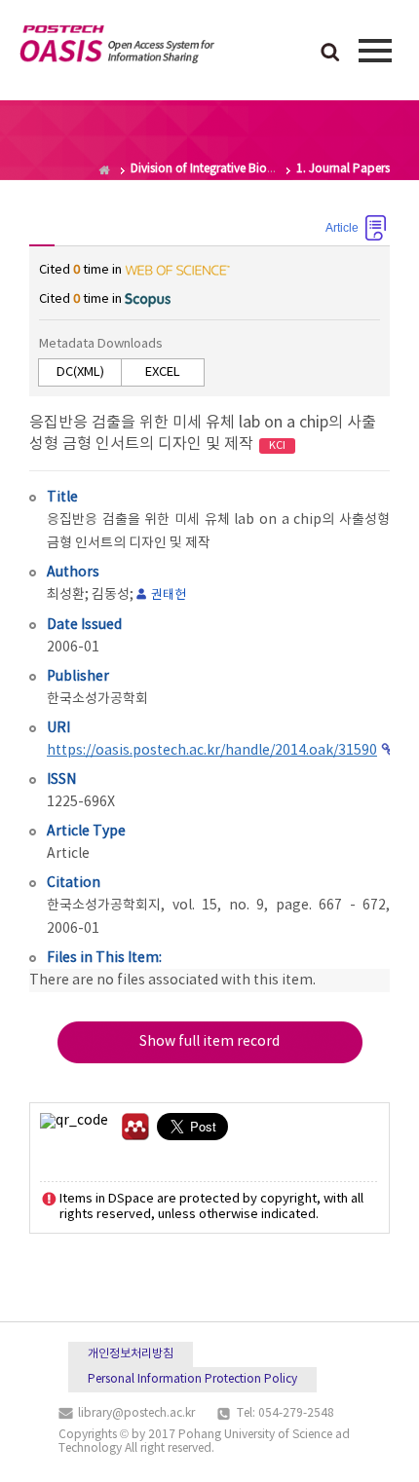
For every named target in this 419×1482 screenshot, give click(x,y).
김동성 (111, 595)
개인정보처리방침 (130, 1354)
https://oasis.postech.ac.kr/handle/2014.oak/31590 (212, 751)
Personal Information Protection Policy (192, 1379)
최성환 (66, 595)
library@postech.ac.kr (136, 1413)
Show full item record (209, 1042)
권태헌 (168, 595)
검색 (330, 53)
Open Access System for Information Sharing (116, 47)
